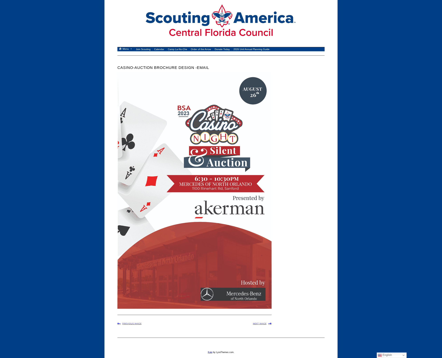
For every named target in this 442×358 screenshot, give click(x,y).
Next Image (260, 323)
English (387, 355)
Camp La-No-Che (177, 49)
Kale (210, 352)
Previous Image (132, 323)
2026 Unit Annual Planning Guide (251, 49)
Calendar (159, 49)
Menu (126, 48)
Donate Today (222, 49)
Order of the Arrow (201, 49)
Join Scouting (143, 49)
